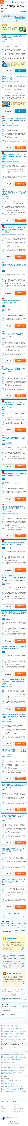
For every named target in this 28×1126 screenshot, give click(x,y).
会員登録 (2, 2)
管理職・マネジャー (5, 1056)
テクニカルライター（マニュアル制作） (9, 1041)
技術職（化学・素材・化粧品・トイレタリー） (10, 1083)
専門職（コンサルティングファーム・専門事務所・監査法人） (13, 1088)
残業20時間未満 (19, 1059)
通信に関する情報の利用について (20, 1109)
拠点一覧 (3, 1106)
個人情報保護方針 (9, 1118)
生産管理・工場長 (17, 1036)
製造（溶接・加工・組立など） (7, 1036)
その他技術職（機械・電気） (7, 1031)
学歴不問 (16, 1056)
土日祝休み (16, 1060)
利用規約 (15, 1106)
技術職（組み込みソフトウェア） (8, 1081)
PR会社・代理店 (5, 1073)
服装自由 (13, 1057)
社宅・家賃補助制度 (22, 1057)
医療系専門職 (24, 1091)
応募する (20, 70)
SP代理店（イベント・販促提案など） (19, 1067)
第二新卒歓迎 (4, 1054)
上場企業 (3, 1059)
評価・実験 (22, 1033)
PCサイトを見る (4, 1113)
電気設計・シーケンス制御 (14, 1033)
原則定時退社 (21, 1060)
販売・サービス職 (18, 1089)
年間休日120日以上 (15, 1054)
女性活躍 (16, 1057)
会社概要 (15, 1104)
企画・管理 (7, 1078)
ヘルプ (2, 1104)
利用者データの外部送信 (18, 1113)
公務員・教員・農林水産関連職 (7, 1091)
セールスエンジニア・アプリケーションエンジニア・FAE (12, 1028)
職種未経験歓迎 (10, 1060)
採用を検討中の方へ (18, 1111)
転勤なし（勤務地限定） (6, 1057)
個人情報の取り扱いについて (12, 1117)
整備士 (24, 1039)
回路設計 (7, 1033)
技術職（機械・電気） (7, 1010)
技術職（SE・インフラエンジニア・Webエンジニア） (11, 1080)
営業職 (3, 1078)
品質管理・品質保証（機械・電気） (8, 1026)
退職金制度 (14, 1059)
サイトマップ (3, 1111)
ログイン (5, 2)
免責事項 (3, 1108)
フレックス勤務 (22, 1054)
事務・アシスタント (17, 1091)
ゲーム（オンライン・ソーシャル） (17, 1073)
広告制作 (9, 1067)
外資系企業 (9, 1054)
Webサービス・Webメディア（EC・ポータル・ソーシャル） (13, 1015)
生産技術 (16, 1026)
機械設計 (16, 1025)
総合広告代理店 (4, 1067)
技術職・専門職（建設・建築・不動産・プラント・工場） (12, 1086)
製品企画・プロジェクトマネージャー (8, 1034)
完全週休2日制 (4, 1060)
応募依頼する (20, 147)
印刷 (9, 1073)
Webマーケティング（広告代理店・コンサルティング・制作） (13, 1070)
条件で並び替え (23, 11)
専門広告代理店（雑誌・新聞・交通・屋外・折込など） (12, 1072)
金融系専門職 (4, 1092)
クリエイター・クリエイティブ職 (8, 1089)
